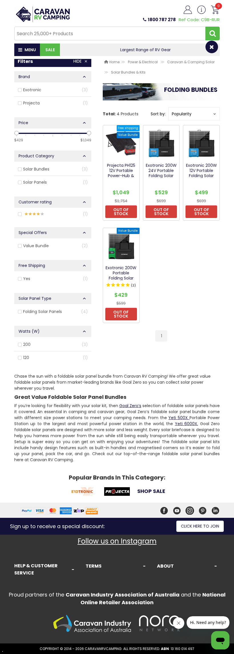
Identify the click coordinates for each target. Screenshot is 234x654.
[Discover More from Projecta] (117, 492)
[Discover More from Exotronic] (83, 492)
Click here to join (200, 526)
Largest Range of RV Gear (140, 50)
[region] (52, 210)
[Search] (212, 33)
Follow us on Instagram (117, 541)
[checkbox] (52, 90)
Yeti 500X (178, 418)
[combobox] (109, 33)
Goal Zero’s (130, 406)
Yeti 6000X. (186, 424)
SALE (50, 50)
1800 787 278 (162, 20)
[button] (194, 113)
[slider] (16, 133)
